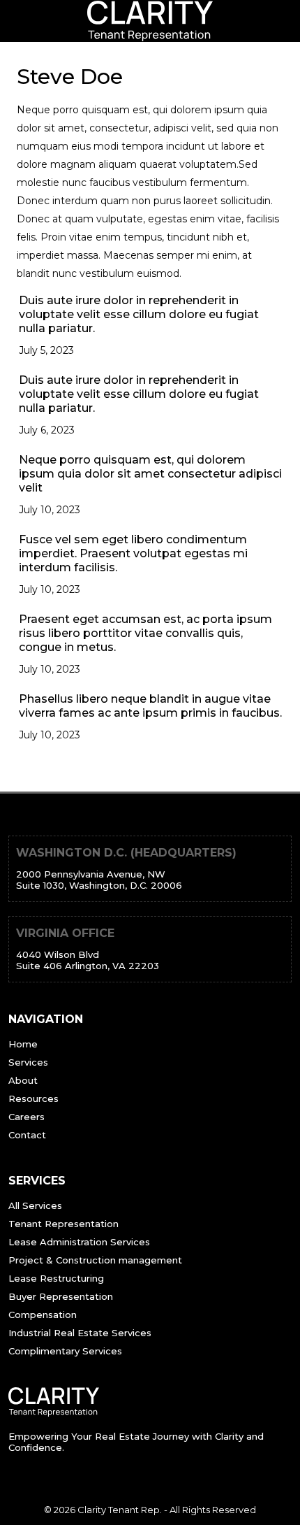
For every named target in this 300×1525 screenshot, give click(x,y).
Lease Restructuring (56, 1278)
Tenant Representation (63, 1223)
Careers (26, 1116)
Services (28, 1062)
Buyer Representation (60, 1296)
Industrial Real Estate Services (79, 1332)
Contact (27, 1134)
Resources (33, 1098)
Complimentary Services (65, 1350)
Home (23, 1044)
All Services (35, 1205)
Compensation (42, 1314)
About (23, 1080)
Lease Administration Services (79, 1241)
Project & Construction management (95, 1260)
